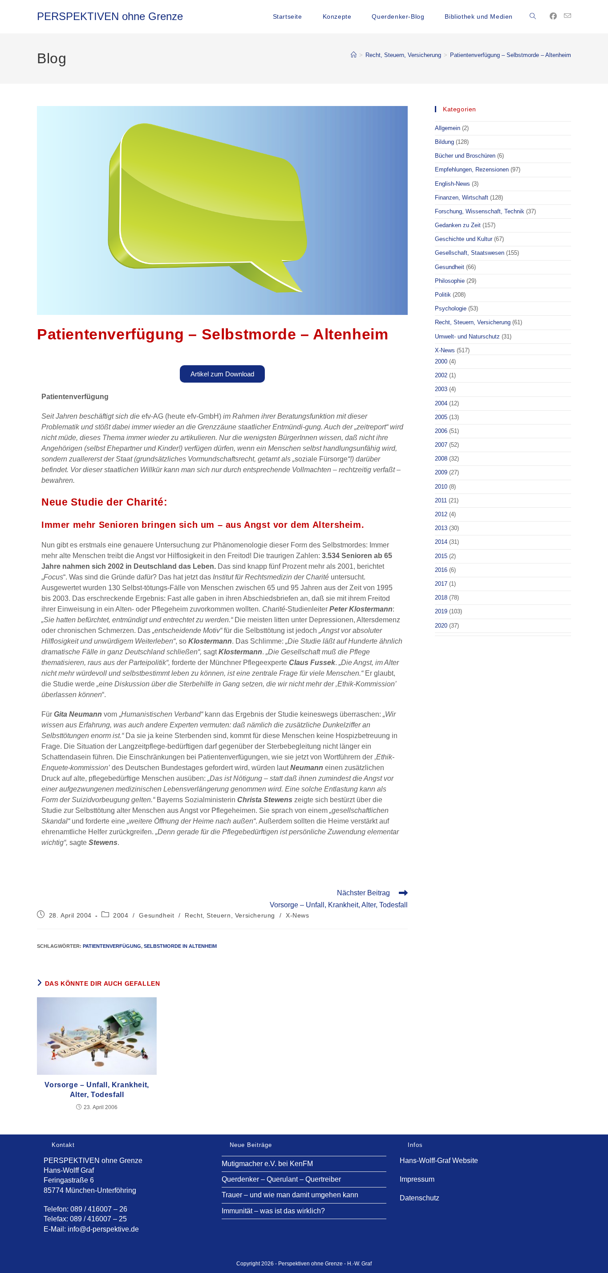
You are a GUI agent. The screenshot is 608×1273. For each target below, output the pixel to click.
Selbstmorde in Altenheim (180, 946)
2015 (441, 556)
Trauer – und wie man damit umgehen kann (290, 1195)
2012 (441, 514)
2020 (441, 625)
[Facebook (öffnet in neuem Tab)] (553, 16)
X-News (297, 915)
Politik (443, 294)
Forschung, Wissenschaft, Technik (479, 211)
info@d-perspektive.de (103, 1229)
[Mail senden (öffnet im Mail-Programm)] (567, 16)
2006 (441, 431)
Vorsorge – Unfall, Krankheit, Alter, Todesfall (97, 1089)
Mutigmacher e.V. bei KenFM (267, 1163)
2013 (441, 528)
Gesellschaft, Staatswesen (469, 252)
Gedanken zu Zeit (458, 225)
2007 (441, 444)
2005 (441, 417)
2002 (441, 375)
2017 (441, 583)
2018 (441, 597)
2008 (441, 458)
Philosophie (450, 280)
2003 (441, 389)
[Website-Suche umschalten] (533, 16)
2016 (441, 570)
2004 (120, 915)
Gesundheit (156, 915)
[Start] (354, 55)
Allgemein (447, 128)
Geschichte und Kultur (463, 239)
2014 (441, 542)
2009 (441, 472)
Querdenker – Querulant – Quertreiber (281, 1179)
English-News (452, 183)
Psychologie (450, 308)
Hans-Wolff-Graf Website (439, 1160)
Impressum (417, 1179)
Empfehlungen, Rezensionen (472, 169)
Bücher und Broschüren (465, 155)
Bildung (444, 142)
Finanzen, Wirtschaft (461, 197)
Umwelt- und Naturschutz (467, 336)
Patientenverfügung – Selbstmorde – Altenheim (510, 55)
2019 (441, 611)
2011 (441, 500)
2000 (441, 361)
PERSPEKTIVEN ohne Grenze (110, 16)
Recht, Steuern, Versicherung (230, 915)
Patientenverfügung (112, 946)
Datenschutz (419, 1198)
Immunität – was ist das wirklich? (273, 1211)
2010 (441, 486)
